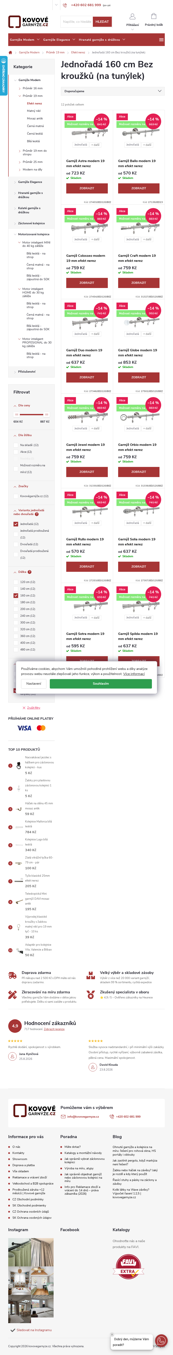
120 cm (27, 582)
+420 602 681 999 (128, 1117)
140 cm (27, 589)
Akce (25, 452)
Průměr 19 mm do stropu (35, 152)
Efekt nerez (34, 103)
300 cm (27, 623)
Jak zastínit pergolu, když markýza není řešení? (135, 1162)
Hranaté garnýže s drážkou (30, 195)
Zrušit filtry (33, 708)
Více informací (134, 674)
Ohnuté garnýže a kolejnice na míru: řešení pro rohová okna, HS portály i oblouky (134, 1151)
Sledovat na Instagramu (34, 1330)
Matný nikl (34, 111)
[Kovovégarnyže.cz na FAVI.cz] (128, 1266)
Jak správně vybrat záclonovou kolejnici (85, 1160)
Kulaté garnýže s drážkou (29, 210)
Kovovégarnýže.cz (34, 496)
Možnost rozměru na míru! (32, 469)
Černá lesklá (35, 134)
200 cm (27, 609)
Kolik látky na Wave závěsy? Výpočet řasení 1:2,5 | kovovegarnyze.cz (131, 1193)
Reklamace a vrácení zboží (29, 1177)
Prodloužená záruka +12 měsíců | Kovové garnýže (28, 1191)
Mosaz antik (35, 118)
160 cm (27, 596)
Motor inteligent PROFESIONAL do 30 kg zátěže (36, 342)
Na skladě (29, 445)
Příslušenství (26, 372)
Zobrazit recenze (54, 1029)
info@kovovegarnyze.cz (83, 1117)
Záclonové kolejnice (31, 223)
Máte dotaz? (73, 1147)
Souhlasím (101, 683)
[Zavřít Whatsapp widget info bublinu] (112, 1334)
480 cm (27, 650)
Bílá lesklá (33, 141)
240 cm (27, 616)
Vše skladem (20, 1171)
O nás (11, 5)
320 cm (27, 629)
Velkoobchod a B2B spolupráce (32, 1184)
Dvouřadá (28, 544)
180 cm (27, 602)
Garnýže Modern (30, 80)
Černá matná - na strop (38, 266)
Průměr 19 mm (33, 96)
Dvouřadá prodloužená (34, 554)
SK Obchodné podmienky (29, 1206)
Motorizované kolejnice (33, 234)
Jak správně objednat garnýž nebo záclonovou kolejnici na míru (83, 1178)
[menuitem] (25, 39)
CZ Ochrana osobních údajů (30, 1212)
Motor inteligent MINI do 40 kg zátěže (36, 244)
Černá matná (35, 126)
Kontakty (22, 5)
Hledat (102, 21)
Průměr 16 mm (33, 88)
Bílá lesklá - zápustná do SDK (38, 277)
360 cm (27, 636)
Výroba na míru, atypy (79, 1168)
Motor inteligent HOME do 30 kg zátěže (33, 292)
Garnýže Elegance (30, 182)
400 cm (27, 643)
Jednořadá (29, 524)
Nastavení (33, 683)
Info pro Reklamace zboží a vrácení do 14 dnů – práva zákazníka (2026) (82, 1190)
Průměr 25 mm (33, 162)
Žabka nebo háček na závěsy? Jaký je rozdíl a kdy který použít (135, 1172)
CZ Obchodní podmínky (27, 1199)
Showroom (36, 5)
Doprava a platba (23, 1165)
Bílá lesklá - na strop (36, 255)
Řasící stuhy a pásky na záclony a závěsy (135, 1182)
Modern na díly (32, 170)
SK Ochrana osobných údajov (31, 1218)
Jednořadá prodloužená (34, 534)
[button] (161, 1340)
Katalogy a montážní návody (83, 1153)
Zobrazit (87, 188)
